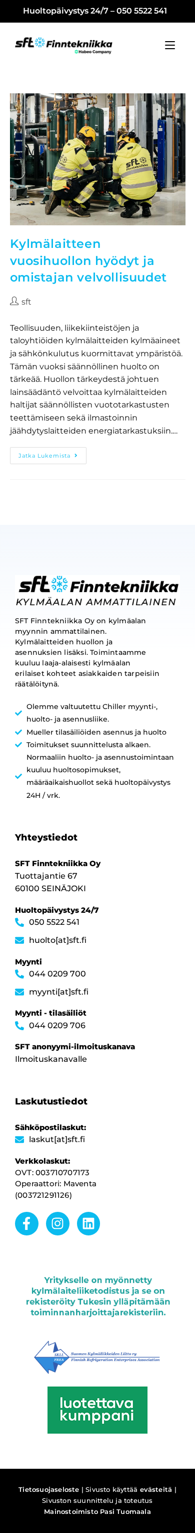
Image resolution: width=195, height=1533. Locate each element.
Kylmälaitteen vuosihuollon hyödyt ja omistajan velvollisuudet (88, 260)
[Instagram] (58, 1223)
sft (27, 302)
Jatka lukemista (52, 453)
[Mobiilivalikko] (170, 45)
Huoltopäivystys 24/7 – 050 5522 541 (95, 11)
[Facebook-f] (26, 1223)
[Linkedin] (88, 1223)
